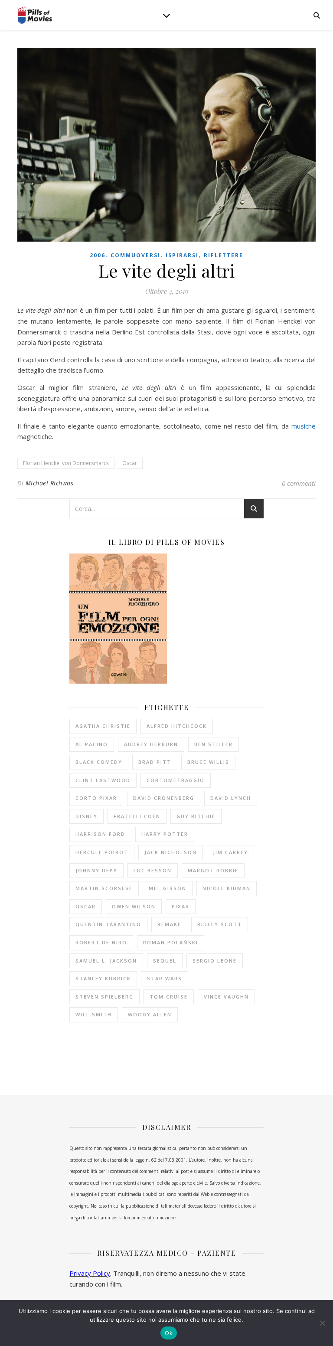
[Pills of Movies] (34, 15)
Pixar (180, 906)
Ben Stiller (213, 744)
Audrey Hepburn (151, 744)
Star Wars (164, 978)
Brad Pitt (154, 762)
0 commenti (299, 483)
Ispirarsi (182, 255)
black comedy (98, 762)
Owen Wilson (134, 906)
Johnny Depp (96, 870)
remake (169, 924)
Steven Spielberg (104, 996)
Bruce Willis (208, 762)
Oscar (129, 463)
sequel (164, 960)
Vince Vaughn (226, 996)
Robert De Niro (101, 942)
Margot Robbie (213, 870)
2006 (97, 255)
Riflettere (223, 255)
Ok (169, 1333)
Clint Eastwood (103, 780)
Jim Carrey (230, 852)
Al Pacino (91, 744)
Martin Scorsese (104, 888)
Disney (86, 816)
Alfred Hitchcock (177, 726)
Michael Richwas (50, 483)
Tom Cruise (169, 996)
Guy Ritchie (195, 816)
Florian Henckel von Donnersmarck (66, 463)
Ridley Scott (219, 924)
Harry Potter (164, 834)
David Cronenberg (163, 798)
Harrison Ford (100, 834)
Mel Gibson (167, 888)
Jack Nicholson (170, 852)
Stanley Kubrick (103, 978)
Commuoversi (135, 255)
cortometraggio (176, 780)
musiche (303, 426)
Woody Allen (150, 1014)
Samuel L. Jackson (106, 960)
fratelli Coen (137, 816)
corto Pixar (96, 798)
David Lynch (230, 798)
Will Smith (93, 1014)
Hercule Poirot (101, 852)
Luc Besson (153, 870)
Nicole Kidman (226, 888)
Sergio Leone (215, 960)
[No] (322, 1323)
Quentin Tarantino (108, 924)
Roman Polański (170, 942)
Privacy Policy (89, 1273)
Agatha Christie (103, 726)
